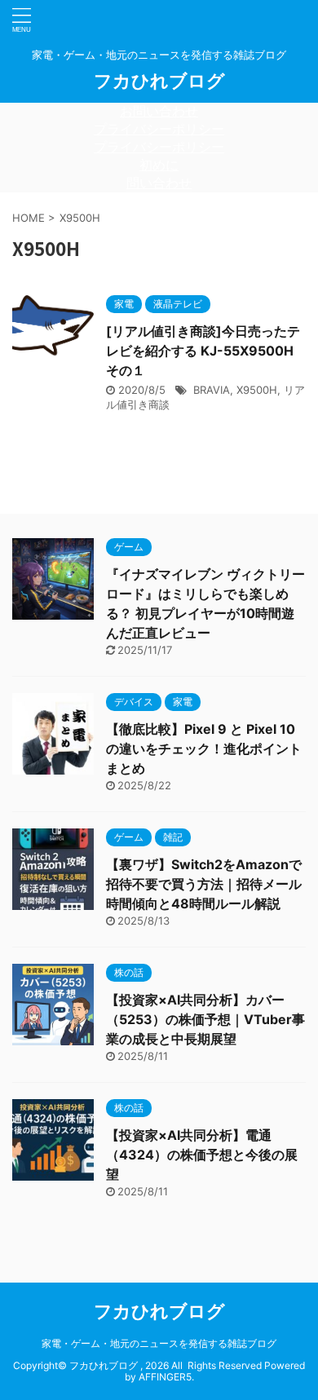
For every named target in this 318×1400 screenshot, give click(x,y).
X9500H (256, 389)
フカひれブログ (159, 80)
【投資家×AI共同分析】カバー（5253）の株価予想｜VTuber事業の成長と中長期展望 (205, 1019)
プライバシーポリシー (159, 129)
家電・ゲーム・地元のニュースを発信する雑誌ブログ (159, 1343)
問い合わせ (159, 182)
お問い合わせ (159, 111)
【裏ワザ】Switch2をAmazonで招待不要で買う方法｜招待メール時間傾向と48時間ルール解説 (204, 884)
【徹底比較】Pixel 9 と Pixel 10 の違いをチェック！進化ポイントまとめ (204, 748)
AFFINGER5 (165, 1377)
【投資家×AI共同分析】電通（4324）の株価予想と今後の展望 (202, 1154)
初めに (159, 165)
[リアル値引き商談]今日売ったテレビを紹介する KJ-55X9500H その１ (203, 350)
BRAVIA (211, 389)
